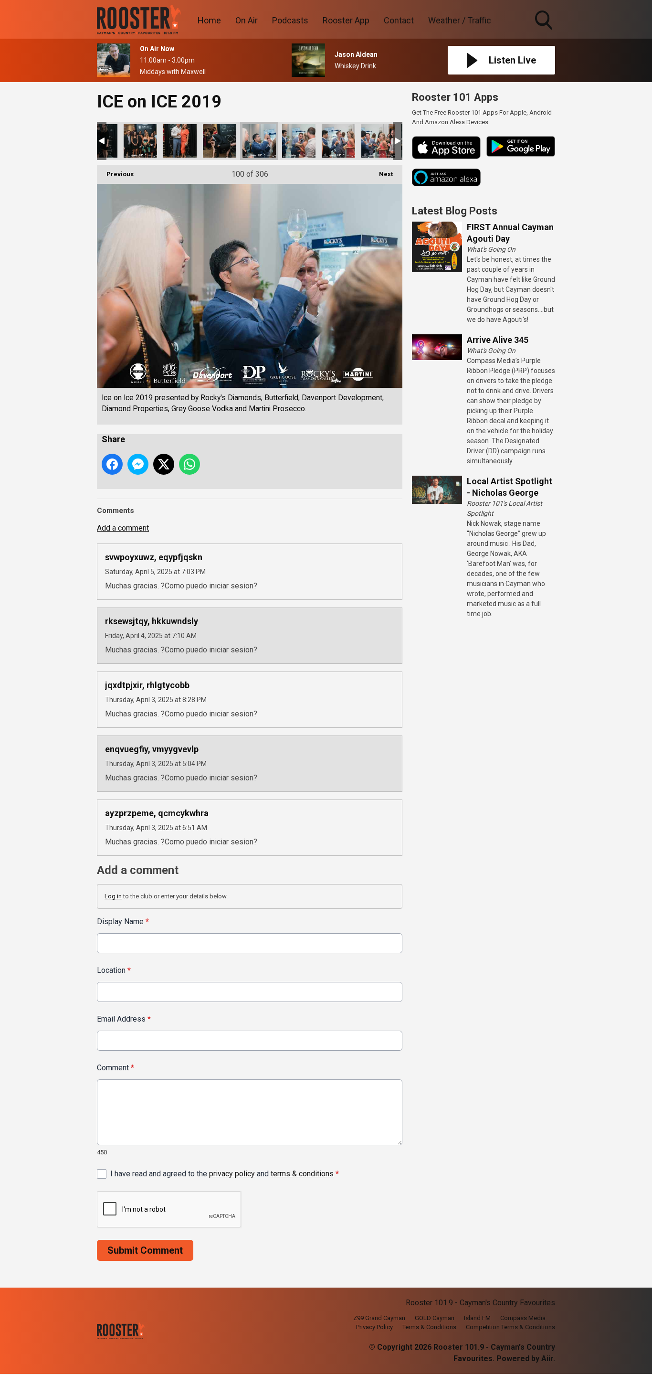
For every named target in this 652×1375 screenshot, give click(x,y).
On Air (246, 20)
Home (209, 20)
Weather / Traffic (459, 20)
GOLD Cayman (434, 1318)
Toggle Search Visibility (544, 31)
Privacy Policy (374, 1327)
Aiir (547, 1358)
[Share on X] (163, 464)
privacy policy (232, 1173)
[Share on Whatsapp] (189, 464)
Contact (399, 20)
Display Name (123, 921)
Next (381, 174)
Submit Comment (145, 1250)
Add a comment (123, 528)
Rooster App (346, 20)
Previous (115, 174)
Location (114, 970)
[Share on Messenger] (137, 464)
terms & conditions (302, 1173)
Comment (115, 1067)
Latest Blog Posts (454, 211)
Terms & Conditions (429, 1327)
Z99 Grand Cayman (379, 1318)
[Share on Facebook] (112, 464)
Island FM (477, 1318)
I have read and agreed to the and (224, 1173)
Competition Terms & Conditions (510, 1327)
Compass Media (523, 1318)
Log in (113, 896)
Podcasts (290, 20)
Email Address (124, 1018)
